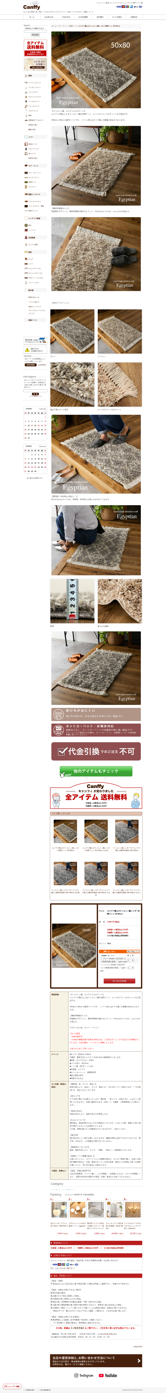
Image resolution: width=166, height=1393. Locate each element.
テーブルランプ (33, 101)
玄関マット (32, 182)
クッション (32, 230)
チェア (30, 259)
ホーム (54, 26)
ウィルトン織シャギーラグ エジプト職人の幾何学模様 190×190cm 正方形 (65, 891)
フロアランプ (33, 111)
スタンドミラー (33, 149)
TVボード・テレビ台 (35, 278)
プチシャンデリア (34, 97)
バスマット (32, 187)
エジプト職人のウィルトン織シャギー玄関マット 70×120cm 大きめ (96, 849)
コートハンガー (33, 282)
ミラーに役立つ (33, 302)
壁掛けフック (33, 211)
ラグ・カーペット (34, 173)
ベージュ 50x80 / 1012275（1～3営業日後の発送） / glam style (113, 968)
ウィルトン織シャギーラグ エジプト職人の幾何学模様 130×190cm (127, 849)
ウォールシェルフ (34, 201)
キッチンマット (33, 177)
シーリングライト (34, 83)
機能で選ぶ (32, 129)
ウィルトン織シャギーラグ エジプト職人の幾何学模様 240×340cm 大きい (127, 891)
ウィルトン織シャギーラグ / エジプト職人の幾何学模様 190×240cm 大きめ (96, 892)
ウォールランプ (33, 106)
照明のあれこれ (33, 297)
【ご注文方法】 (77, 1328)
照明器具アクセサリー (36, 120)
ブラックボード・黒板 (36, 206)
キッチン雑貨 (33, 245)
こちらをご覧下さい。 (67, 1268)
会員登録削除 (42, 365)
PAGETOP (138, 1347)
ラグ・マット (62, 26)
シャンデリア (33, 92)
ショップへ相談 (14, 1386)
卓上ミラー (32, 153)
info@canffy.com (110, 1334)
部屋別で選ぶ (33, 125)
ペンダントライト (34, 87)
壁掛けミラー (33, 144)
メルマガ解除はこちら (35, 396)
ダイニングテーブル (35, 273)
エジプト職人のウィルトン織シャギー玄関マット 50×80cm (65, 849)
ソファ (30, 264)
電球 (30, 115)
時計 (30, 225)
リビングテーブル (34, 268)
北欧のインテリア (34, 307)
